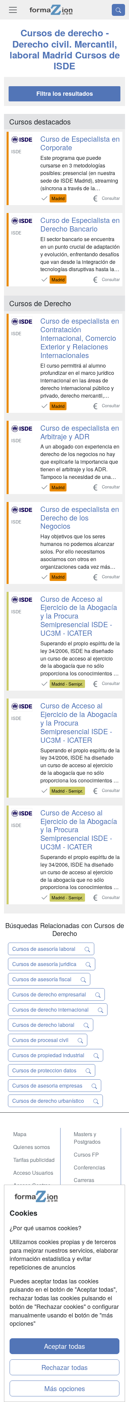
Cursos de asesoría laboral (44, 949)
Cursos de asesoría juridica (45, 964)
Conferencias (89, 1167)
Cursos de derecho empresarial (49, 994)
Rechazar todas (64, 1367)
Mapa (19, 1134)
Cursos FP (86, 1154)
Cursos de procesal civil (41, 1040)
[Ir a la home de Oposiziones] (51, 10)
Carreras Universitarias (90, 1183)
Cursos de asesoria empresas (48, 1085)
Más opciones (64, 1388)
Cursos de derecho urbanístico (48, 1100)
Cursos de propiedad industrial (49, 1055)
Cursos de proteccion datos (45, 1070)
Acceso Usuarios (33, 1172)
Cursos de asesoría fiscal (42, 979)
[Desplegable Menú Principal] (13, 10)
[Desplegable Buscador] (118, 10)
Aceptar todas (64, 1346)
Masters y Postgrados (87, 1137)
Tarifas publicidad (34, 1160)
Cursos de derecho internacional (51, 1009)
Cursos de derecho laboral (44, 1024)
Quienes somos (31, 1147)
